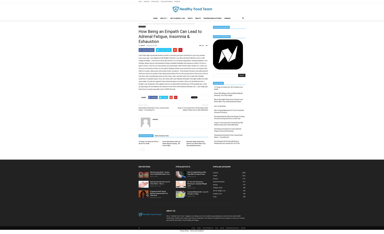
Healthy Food (217, 194)
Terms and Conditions (166, 1)
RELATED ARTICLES (146, 136)
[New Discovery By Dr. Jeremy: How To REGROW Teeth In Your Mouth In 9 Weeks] (144, 174)
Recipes (215, 179)
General (227, 18)
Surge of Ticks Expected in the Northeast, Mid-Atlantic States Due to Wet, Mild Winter (193, 109)
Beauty (198, 18)
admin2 (142, 45)
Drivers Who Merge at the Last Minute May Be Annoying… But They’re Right (171, 143)
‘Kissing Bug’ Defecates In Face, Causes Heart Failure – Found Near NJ (154, 109)
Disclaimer (177, 1)
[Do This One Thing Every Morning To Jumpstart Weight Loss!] (181, 184)
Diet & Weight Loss (177, 18)
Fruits (190, 18)
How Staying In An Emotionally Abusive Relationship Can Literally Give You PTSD (227, 142)
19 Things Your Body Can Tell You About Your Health (228, 88)
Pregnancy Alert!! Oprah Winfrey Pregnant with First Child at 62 (159, 193)
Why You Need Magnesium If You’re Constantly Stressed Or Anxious (229, 111)
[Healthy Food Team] (192, 9)
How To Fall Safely (220, 106)
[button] (243, 18)
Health (163, 18)
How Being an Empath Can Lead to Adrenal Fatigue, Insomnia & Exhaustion (227, 130)
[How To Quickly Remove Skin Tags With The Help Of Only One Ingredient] (181, 174)
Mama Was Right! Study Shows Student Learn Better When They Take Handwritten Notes (196, 143)
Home (140, 1)
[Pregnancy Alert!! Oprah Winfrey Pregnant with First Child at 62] (144, 193)
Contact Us (147, 1)
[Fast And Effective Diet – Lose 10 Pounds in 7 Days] (181, 194)
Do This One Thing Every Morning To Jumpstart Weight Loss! (197, 184)
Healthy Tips (142, 26)
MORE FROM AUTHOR (162, 136)
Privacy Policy (155, 1)
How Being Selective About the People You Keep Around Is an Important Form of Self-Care (229, 117)
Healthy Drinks (217, 188)
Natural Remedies (219, 182)
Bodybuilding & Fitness (213, 18)
